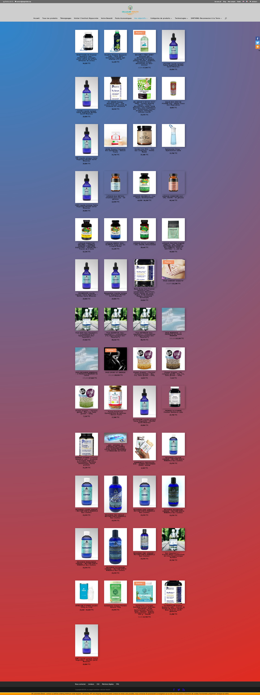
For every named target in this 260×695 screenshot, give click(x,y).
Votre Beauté (107, 18)
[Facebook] (258, 39)
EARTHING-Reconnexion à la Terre (205, 18)
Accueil (37, 18)
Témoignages (65, 18)
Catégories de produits (160, 18)
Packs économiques (123, 18)
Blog (224, 1)
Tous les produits (50, 18)
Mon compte (231, 1)
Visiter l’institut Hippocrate (86, 18)
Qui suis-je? (217, 1)
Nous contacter (80, 684)
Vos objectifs (140, 18)
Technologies (180, 18)
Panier (239, 1)
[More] (258, 47)
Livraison (91, 684)
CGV (98, 684)
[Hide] (259, 50)
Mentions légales (108, 684)
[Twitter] (258, 43)
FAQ (117, 684)
